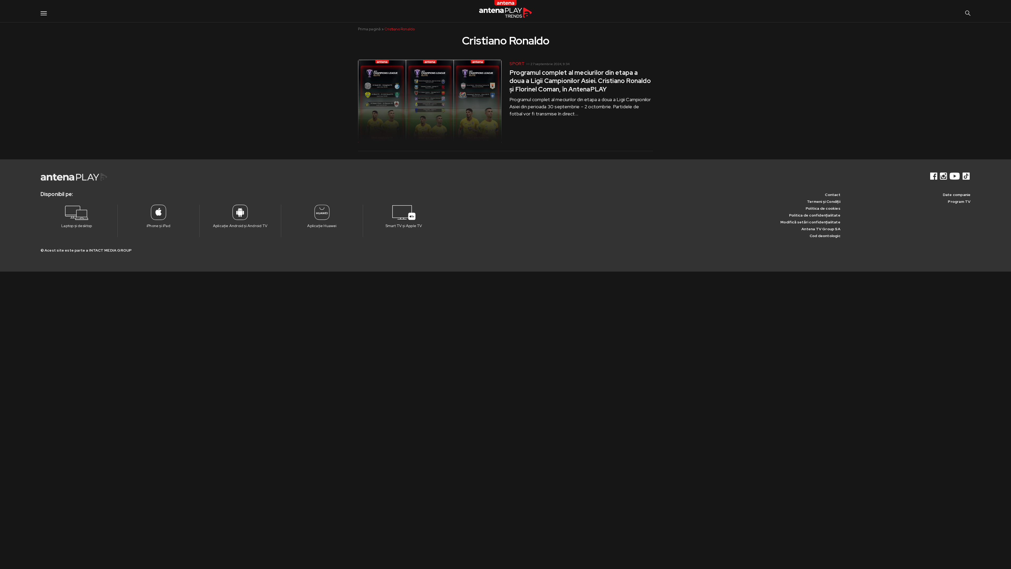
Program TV (959, 201)
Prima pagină (369, 29)
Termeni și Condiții (823, 201)
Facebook (934, 176)
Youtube (955, 176)
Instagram (944, 176)
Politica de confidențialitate (814, 215)
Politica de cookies (823, 208)
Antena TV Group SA (820, 229)
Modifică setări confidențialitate (810, 222)
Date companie (957, 194)
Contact (832, 194)
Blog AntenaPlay (505, 10)
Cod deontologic (825, 235)
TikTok (966, 176)
